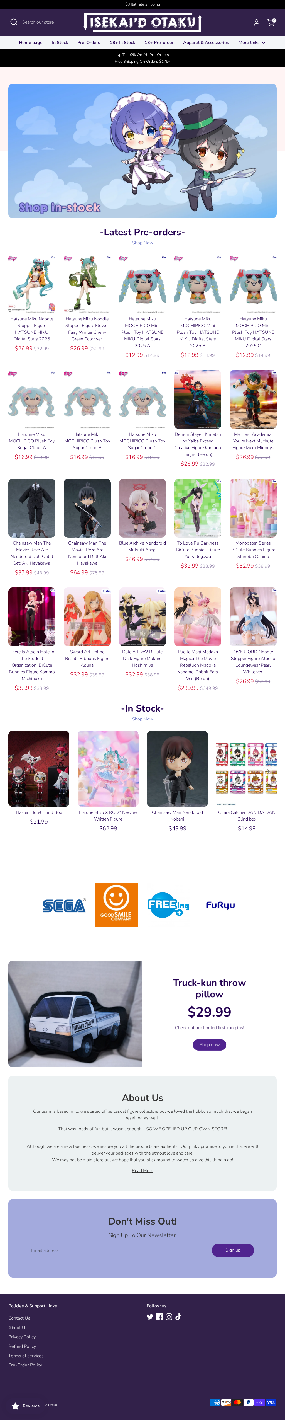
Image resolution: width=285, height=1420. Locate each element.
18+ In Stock (122, 43)
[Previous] (17, 771)
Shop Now (142, 243)
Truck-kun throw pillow (209, 988)
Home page (31, 43)
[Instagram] (169, 1316)
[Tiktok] (178, 1316)
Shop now (210, 1045)
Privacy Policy (22, 1337)
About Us (18, 1328)
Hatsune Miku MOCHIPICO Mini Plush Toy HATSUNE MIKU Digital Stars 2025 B (198, 332)
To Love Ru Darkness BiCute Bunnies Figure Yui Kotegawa (198, 550)
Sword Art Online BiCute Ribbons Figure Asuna (87, 658)
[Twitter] (150, 1316)
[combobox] (45, 22)
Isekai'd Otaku (46, 1405)
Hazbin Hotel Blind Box (39, 812)
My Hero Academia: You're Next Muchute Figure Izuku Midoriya (253, 441)
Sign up (232, 1250)
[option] (34, 784)
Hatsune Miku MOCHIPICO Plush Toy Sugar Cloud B (87, 441)
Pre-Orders (88, 43)
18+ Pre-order (159, 43)
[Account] (256, 22)
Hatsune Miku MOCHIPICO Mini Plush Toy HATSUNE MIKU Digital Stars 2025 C (253, 332)
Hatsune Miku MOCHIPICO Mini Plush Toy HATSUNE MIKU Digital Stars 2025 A (142, 332)
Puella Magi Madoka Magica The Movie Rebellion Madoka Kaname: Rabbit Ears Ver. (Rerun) (198, 665)
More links (250, 43)
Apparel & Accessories (206, 43)
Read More (142, 1171)
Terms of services (26, 1356)
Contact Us (19, 1318)
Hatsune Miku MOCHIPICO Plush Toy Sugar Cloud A (32, 441)
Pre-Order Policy (25, 1365)
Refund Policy (22, 1346)
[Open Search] (13, 22)
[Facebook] (159, 1316)
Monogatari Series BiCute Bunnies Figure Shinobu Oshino (253, 550)
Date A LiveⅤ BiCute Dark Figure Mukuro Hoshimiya (142, 658)
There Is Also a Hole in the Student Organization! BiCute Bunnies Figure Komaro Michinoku (32, 665)
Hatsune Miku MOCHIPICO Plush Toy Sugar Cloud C (142, 441)
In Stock (60, 43)
